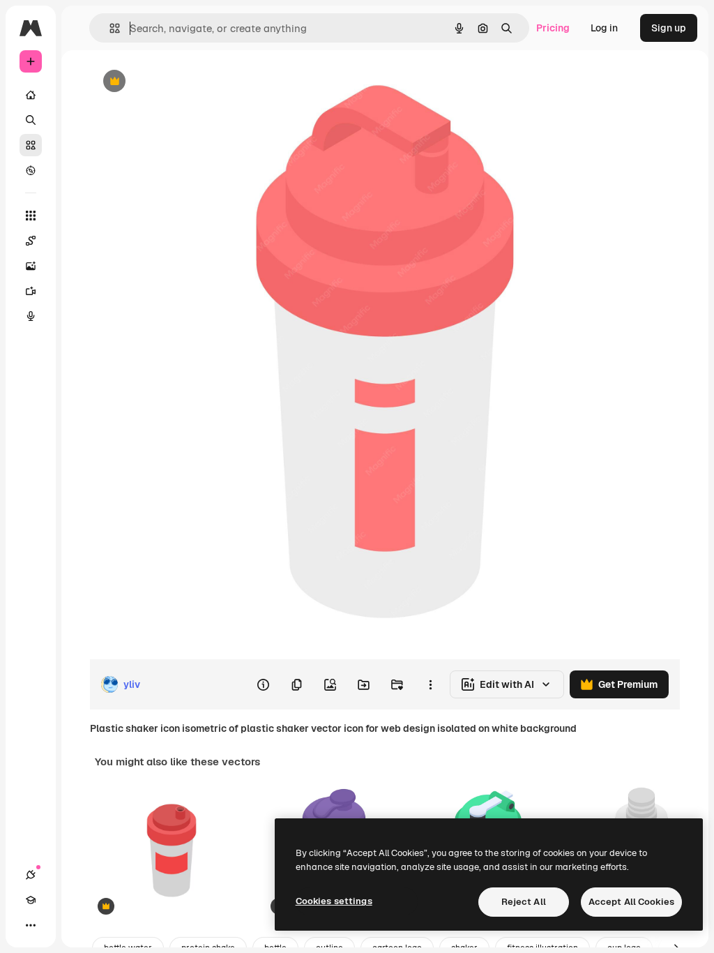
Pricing (553, 28)
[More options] (430, 684)
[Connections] (31, 875)
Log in (604, 28)
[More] (31, 925)
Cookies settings (334, 901)
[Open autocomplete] (109, 28)
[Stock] (31, 145)
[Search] (31, 120)
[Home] (31, 95)
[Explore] (31, 170)
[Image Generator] (31, 266)
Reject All (523, 902)
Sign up (668, 28)
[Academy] (31, 900)
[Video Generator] (31, 291)
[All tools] (31, 215)
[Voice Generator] (31, 316)
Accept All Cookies (631, 902)
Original (178, 82)
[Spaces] (31, 241)
